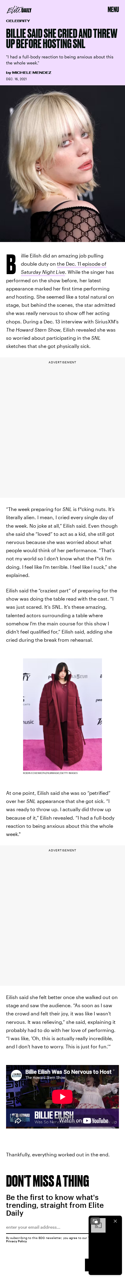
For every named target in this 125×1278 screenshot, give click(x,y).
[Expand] (95, 1221)
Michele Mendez (31, 72)
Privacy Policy (16, 1241)
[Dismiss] (115, 1221)
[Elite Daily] (19, 10)
